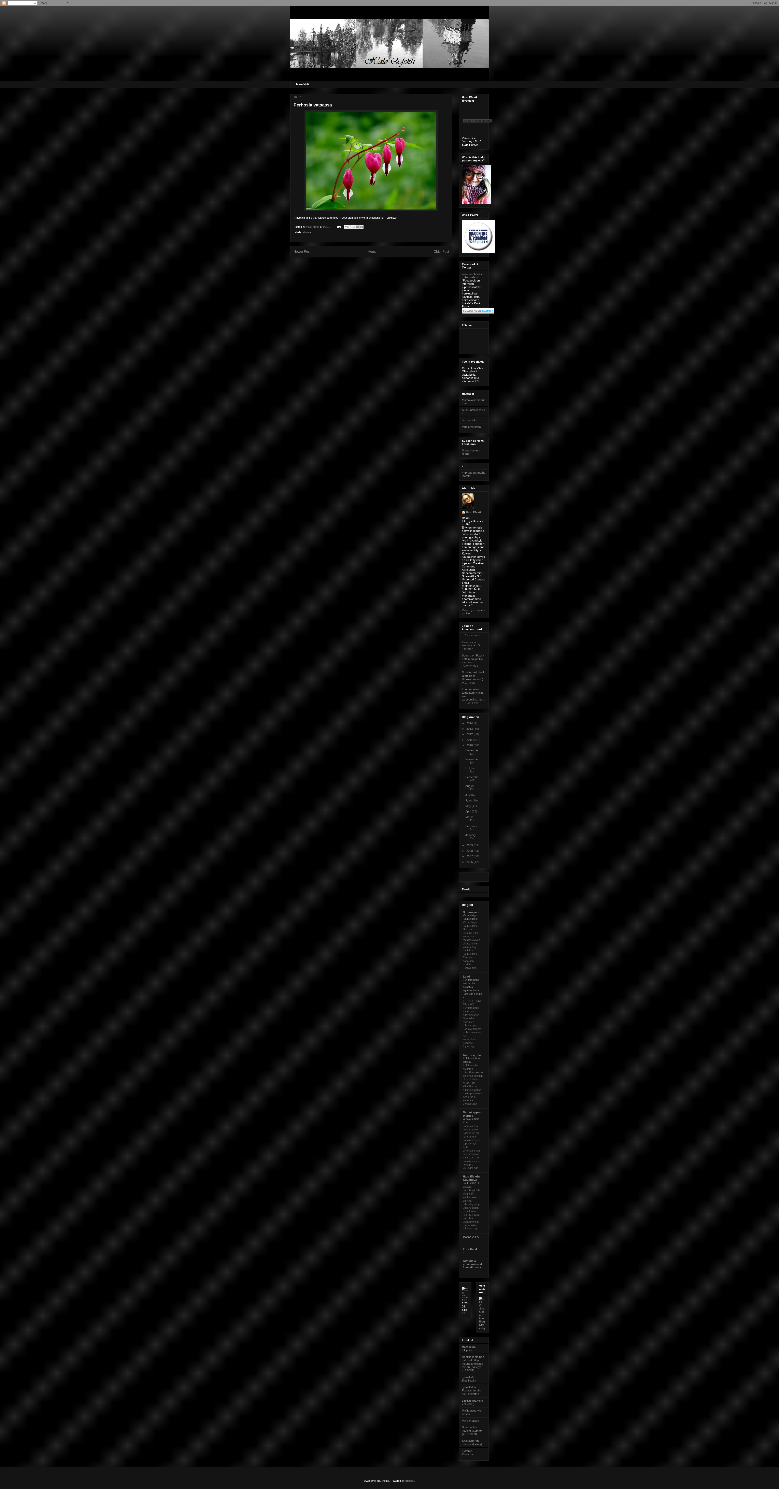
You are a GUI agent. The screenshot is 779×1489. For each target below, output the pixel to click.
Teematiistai (469, 420)
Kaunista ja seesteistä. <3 (471, 643)
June (468, 800)
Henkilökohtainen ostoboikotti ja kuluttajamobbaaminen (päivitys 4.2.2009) (473, 1363)
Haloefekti (302, 84)
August (469, 785)
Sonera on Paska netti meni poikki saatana (473, 659)
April (468, 811)
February (471, 826)
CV (477, 381)
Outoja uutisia (471, 1119)
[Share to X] (354, 227)
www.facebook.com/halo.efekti (473, 275)
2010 (470, 745)
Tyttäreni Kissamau (468, 1452)
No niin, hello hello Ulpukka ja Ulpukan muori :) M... (473, 677)
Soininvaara (471, 912)
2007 (470, 856)
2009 (470, 845)
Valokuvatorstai (471, 426)
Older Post (441, 251)
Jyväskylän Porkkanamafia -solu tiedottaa (472, 1390)
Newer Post (302, 251)
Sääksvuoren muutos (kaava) (472, 1442)
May (468, 806)
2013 (470, 728)
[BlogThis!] (350, 227)
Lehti (466, 976)
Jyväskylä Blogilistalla (469, 1378)
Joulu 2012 (470, 1183)
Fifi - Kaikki (471, 1249)
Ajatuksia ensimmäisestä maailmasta (472, 1264)
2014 (470, 723)
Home (372, 251)
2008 (470, 850)
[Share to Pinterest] (361, 227)
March (469, 817)
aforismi (307, 232)
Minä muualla (470, 1420)
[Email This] (346, 227)
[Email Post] (339, 226)
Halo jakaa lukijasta (469, 1348)
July (468, 794)
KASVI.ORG (471, 1237)
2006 (470, 862)
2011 (469, 739)
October (470, 768)
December (472, 750)
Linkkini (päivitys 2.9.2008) (472, 1402)
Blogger (409, 1480)
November (472, 759)
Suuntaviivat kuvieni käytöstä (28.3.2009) (472, 1431)
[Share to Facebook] (358, 227)
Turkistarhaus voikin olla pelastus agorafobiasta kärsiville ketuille (472, 986)
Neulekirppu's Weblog (472, 1114)
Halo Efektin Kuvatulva (471, 1178)
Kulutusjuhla (472, 1055)
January (470, 835)
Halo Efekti (473, 512)
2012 (470, 734)
